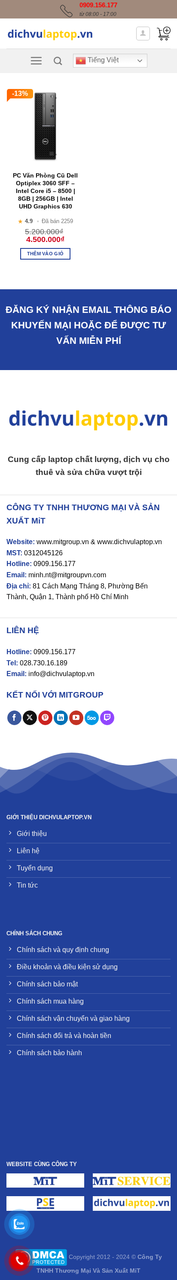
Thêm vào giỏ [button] (45, 253)
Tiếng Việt (102, 60)
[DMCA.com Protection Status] (41, 1257)
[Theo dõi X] (30, 717)
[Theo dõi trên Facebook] (14, 717)
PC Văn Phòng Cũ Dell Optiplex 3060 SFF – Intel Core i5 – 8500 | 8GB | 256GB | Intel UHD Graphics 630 (45, 191)
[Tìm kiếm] (58, 61)
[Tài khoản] (143, 33)
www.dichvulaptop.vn (129, 541)
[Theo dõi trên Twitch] (107, 717)
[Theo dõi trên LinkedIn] (61, 717)
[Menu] (36, 61)
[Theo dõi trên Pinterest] (45, 717)
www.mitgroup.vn (63, 541)
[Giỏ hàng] (164, 33)
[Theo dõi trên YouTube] (76, 717)
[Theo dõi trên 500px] (92, 717)
